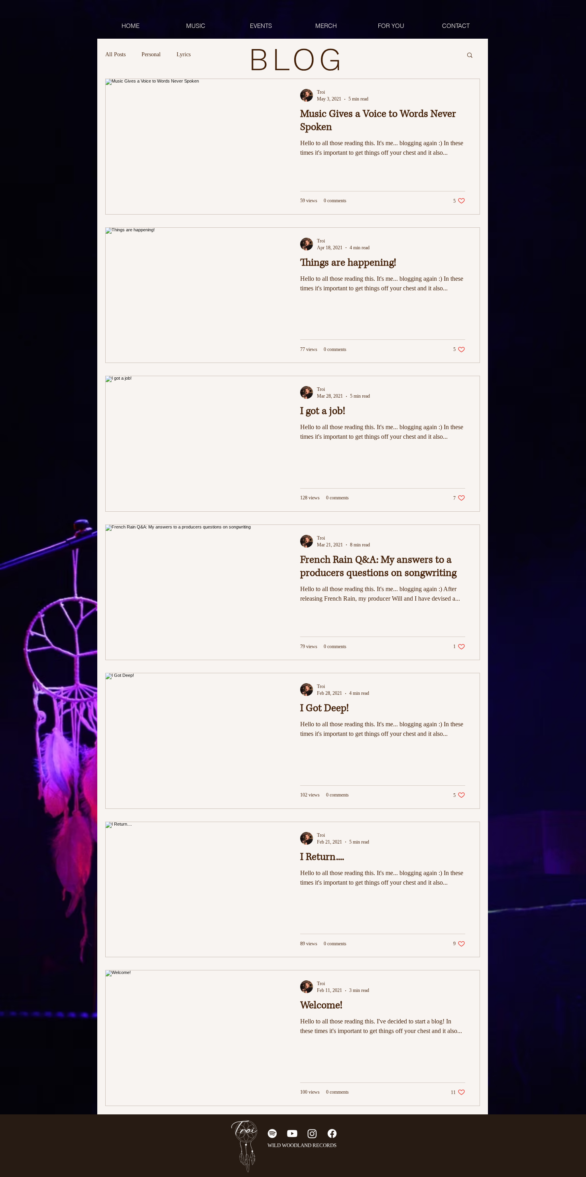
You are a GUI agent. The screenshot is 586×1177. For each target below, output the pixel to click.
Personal (151, 54)
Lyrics (184, 54)
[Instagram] (312, 1134)
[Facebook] (332, 1134)
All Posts (115, 54)
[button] (470, 55)
